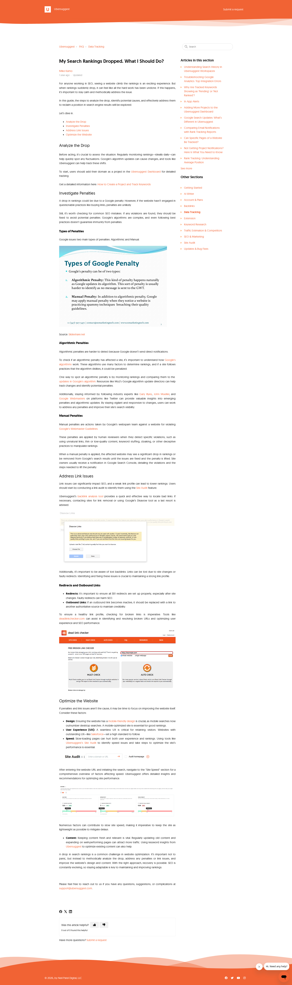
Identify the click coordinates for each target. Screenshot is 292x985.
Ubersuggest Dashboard (146, 171)
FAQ (81, 46)
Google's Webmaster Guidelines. (78, 428)
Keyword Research (195, 224)
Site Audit (189, 242)
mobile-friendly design (121, 721)
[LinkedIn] (70, 911)
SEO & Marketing (194, 236)
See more (186, 168)
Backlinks (189, 206)
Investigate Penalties (78, 126)
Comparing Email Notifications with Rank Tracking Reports (202, 129)
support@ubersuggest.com (75, 888)
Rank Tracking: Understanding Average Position (201, 160)
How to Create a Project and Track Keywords (124, 184)
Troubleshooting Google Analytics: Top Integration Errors (202, 79)
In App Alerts (191, 101)
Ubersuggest (67, 46)
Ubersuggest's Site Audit (81, 742)
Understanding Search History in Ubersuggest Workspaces (203, 69)
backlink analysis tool (90, 496)
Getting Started (193, 187)
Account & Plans (193, 200)
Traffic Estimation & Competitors (203, 230)
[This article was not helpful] (104, 925)
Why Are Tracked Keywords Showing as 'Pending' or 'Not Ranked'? (201, 91)
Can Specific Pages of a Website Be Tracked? (203, 140)
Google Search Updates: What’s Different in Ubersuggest (203, 119)
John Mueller (160, 394)
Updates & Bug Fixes (196, 248)
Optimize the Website (79, 134)
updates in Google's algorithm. (77, 381)
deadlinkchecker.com (72, 618)
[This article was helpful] (94, 925)
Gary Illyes (145, 394)
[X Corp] (65, 911)
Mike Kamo (65, 71)
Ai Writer (189, 193)
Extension (190, 218)
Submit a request (233, 9)
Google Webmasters (72, 398)
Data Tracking (96, 46)
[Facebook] (60, 911)
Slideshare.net (76, 334)
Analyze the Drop (76, 121)
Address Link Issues (77, 130)
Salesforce (97, 734)
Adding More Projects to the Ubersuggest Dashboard (201, 109)
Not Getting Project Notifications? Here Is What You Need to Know (203, 150)
